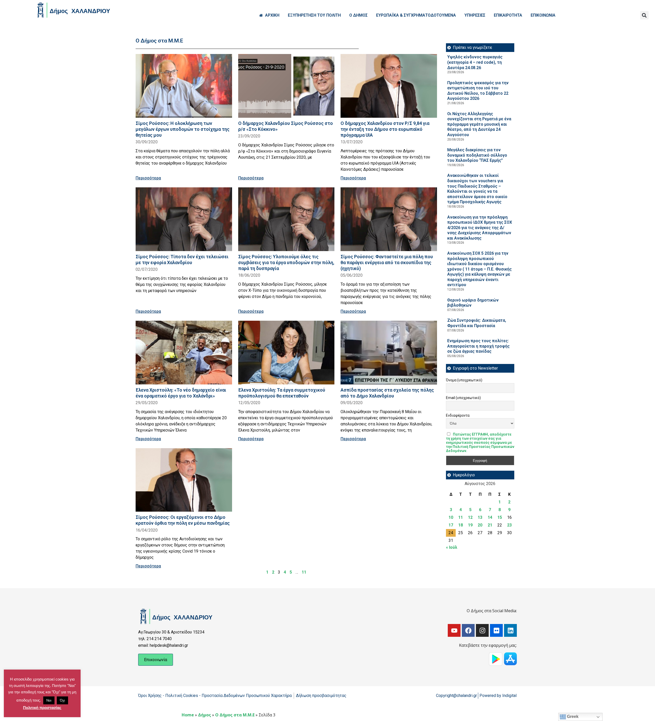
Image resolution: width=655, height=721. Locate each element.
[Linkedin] (510, 630)
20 (480, 525)
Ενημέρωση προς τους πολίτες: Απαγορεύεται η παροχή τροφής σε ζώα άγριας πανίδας (478, 346)
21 (490, 525)
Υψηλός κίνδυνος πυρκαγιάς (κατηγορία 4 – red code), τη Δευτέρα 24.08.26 (475, 62)
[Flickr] (496, 630)
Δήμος (204, 715)
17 (451, 525)
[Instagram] (482, 630)
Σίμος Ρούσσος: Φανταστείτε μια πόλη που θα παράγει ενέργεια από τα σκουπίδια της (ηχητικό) (387, 262)
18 (460, 525)
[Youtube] (454, 630)
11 (304, 572)
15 (499, 517)
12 (470, 517)
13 (480, 517)
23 (509, 525)
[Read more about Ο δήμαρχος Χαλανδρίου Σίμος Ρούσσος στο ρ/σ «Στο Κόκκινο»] (286, 86)
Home (188, 715)
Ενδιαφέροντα (458, 415)
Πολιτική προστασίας (42, 707)
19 (470, 525)
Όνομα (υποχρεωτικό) (464, 380)
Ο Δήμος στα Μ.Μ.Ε (235, 715)
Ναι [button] (48, 700)
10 (451, 517)
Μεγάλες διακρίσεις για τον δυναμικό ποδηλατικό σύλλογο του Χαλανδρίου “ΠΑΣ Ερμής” (477, 155)
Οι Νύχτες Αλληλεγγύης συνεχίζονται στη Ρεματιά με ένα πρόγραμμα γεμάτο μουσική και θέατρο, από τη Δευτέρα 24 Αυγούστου (479, 124)
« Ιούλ (451, 547)
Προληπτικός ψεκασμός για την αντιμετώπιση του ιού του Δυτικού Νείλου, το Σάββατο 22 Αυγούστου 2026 (478, 90)
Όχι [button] (62, 700)
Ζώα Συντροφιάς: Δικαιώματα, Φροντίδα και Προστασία (476, 323)
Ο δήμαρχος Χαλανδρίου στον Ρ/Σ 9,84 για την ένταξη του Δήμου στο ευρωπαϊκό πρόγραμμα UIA (385, 129)
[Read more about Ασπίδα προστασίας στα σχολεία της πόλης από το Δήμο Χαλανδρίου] (389, 352)
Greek (572, 716)
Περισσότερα (148, 178)
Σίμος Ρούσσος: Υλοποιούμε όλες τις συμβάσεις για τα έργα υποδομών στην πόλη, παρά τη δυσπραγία (286, 262)
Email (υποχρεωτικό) (463, 398)
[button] (644, 15)
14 (490, 517)
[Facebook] (468, 630)
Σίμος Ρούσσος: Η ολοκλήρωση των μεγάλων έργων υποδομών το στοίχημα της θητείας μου (183, 129)
